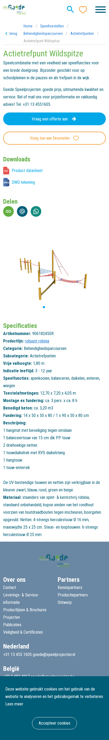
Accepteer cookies (54, 723)
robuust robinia (37, 341)
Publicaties (12, 624)
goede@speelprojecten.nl (54, 654)
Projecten (11, 617)
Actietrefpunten (82, 33)
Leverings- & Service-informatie (21, 598)
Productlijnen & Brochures (25, 609)
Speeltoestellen (52, 26)
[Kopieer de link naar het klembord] (8, 211)
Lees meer (14, 703)
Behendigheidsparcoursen (43, 33)
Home (28, 26)
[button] (40, 307)
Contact (9, 587)
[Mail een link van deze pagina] (22, 211)
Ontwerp (65, 602)
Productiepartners (73, 594)
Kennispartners (70, 587)
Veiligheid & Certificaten (23, 632)
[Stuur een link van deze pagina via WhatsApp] (36, 211)
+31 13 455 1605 (17, 654)
